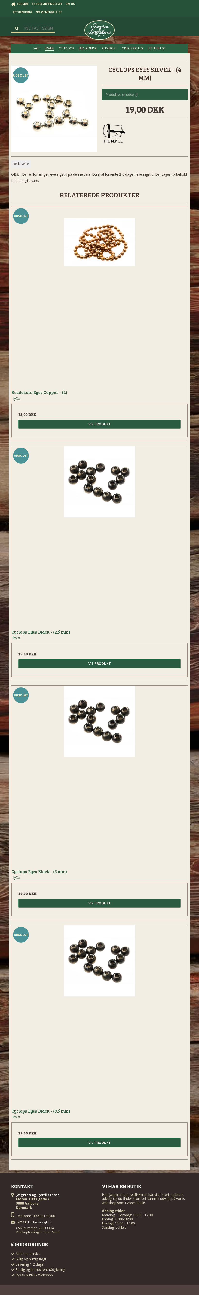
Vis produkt (99, 424)
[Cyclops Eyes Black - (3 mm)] (99, 774)
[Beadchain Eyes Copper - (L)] (99, 294)
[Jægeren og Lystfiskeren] (99, 30)
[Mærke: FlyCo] (114, 134)
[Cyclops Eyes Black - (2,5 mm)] (99, 534)
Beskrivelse (21, 164)
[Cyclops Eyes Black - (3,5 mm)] (99, 1013)
